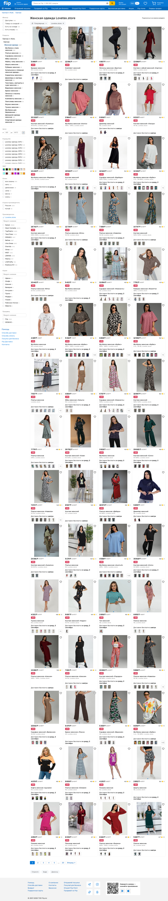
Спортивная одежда (13, 121)
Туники (12, 107)
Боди (45, 872)
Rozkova (11, 265)
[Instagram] (97, 884)
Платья (13, 53)
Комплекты (14, 99)
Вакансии (52, 888)
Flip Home (141, 8)
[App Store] (128, 890)
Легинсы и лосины (12, 95)
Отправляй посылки (22, 8)
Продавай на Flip (41, 8)
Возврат (31, 888)
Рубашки (13, 67)
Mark (12, 228)
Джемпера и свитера (13, 79)
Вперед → (71, 863)
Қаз (132, 3)
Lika (11, 243)
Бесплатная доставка (116, 8)
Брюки (12, 91)
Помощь (31, 883)
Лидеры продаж (155, 8)
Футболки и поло (12, 49)
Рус (137, 3)
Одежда (18, 12)
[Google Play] (122, 890)
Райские (12, 303)
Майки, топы (15, 61)
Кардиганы (14, 75)
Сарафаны (14, 56)
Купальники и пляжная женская (14, 71)
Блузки (12, 104)
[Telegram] (89, 884)
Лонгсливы (14, 101)
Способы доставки (9, 333)
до (12, 132)
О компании (53, 883)
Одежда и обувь (8, 12)
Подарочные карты (97, 8)
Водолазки (14, 88)
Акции (131, 8)
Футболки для (11, 111)
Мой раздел (122, 4)
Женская (13, 45)
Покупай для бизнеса (59, 8)
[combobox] (70, 3)
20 (63, 863)
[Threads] (97, 892)
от (3, 132)
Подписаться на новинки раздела (153, 18)
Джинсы (55, 872)
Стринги (35, 872)
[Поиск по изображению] (107, 3)
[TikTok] (89, 892)
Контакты (5, 344)
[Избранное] (145, 3)
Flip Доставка (7, 342)
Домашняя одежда (12, 116)
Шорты (12, 64)
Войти (121, 2)
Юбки (12, 59)
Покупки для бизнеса (10, 339)
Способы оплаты (8, 336)
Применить (23, 132)
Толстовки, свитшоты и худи (14, 84)
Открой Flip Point (79, 8)
